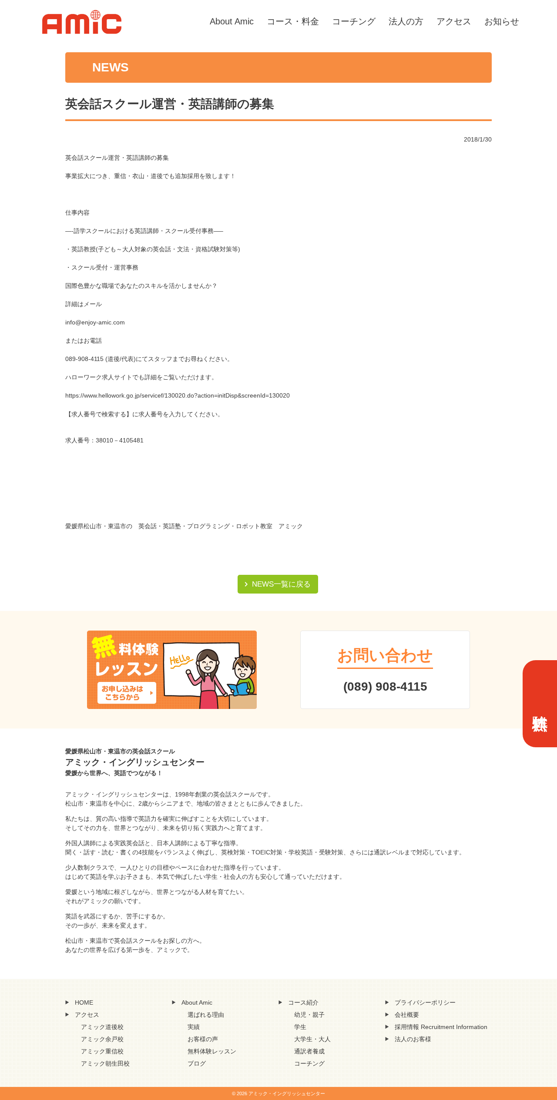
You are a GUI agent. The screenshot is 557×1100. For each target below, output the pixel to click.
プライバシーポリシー (425, 1002)
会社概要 (407, 1014)
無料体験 (540, 703)
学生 (300, 1026)
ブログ (197, 1063)
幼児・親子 (309, 1014)
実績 (194, 1026)
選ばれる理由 (206, 1014)
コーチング (354, 21)
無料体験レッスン (212, 1051)
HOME (84, 1002)
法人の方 (406, 21)
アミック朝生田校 (105, 1063)
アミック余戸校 (102, 1039)
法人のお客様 (413, 1039)
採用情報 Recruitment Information (441, 1026)
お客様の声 (203, 1039)
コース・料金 (293, 21)
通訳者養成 (309, 1051)
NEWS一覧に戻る (281, 584)
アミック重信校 (102, 1051)
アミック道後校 (102, 1026)
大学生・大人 (312, 1039)
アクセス (453, 21)
